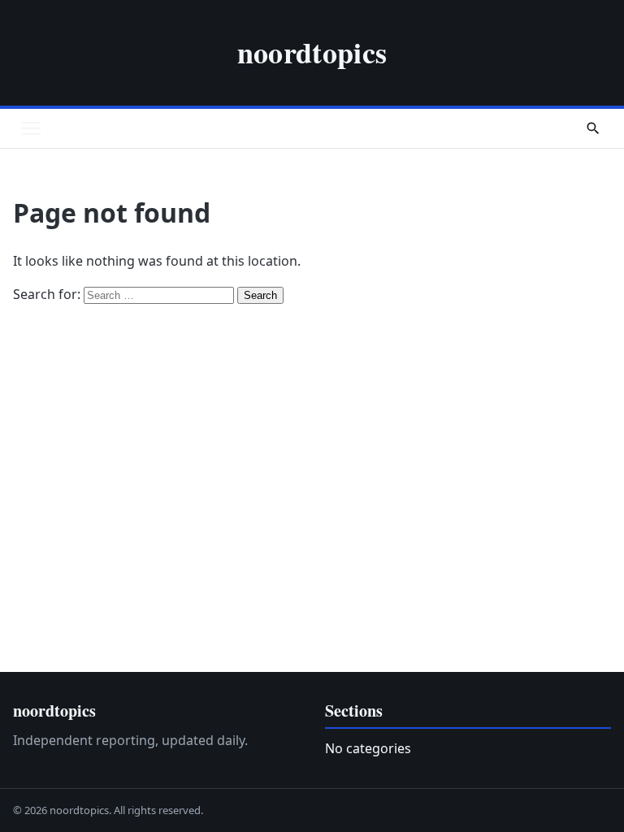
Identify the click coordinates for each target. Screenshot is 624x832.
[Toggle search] (593, 128)
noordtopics (312, 52)
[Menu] (31, 128)
